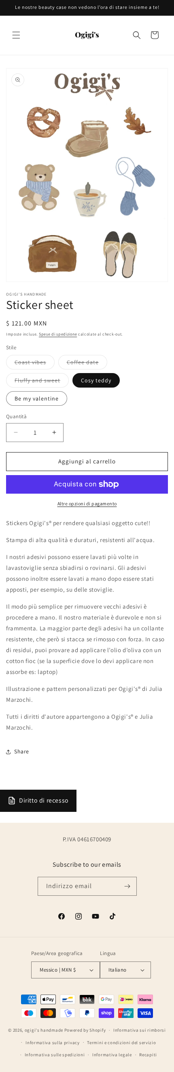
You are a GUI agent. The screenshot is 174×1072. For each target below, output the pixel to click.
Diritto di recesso (44, 800)
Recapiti (148, 1054)
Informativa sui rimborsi (139, 1030)
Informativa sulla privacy (52, 1042)
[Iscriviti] (127, 886)
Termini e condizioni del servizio (121, 1042)
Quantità (16, 416)
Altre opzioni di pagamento (87, 504)
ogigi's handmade (44, 1030)
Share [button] (21, 751)
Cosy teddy (96, 380)
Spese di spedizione (58, 334)
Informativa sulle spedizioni (55, 1054)
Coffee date (87, 363)
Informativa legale (112, 1054)
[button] (16, 35)
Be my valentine (37, 398)
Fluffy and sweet (42, 382)
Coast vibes (35, 363)
